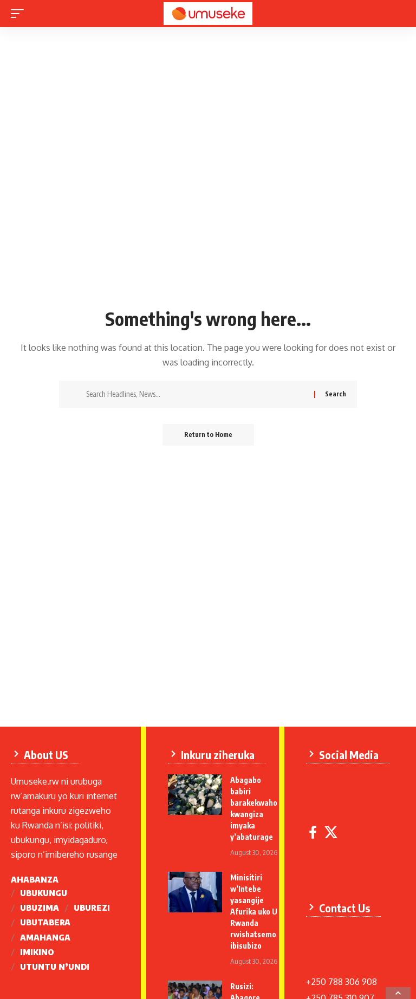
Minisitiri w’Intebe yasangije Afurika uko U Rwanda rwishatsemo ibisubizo (253, 911)
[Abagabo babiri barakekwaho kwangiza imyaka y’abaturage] (195, 794)
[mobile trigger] (20, 13)
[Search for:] (196, 394)
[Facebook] (313, 832)
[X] (331, 832)
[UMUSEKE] (208, 13)
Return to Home (208, 434)
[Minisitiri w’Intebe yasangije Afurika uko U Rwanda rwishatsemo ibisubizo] (195, 892)
